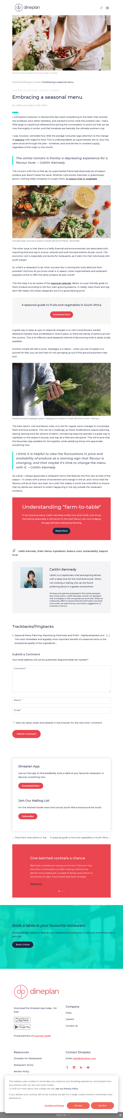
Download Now (61, 314)
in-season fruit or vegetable (81, 178)
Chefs (40, 551)
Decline (102, 1105)
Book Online (23, 944)
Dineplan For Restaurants (28, 1058)
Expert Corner (33, 82)
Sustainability (90, 551)
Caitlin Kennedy (24, 105)
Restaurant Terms (23, 1065)
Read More (62, 530)
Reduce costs (74, 551)
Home (15, 82)
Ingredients (59, 551)
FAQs (69, 1012)
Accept (78, 1105)
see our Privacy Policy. (67, 1088)
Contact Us (72, 1025)
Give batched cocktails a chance (57, 858)
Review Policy (21, 1071)
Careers (70, 1019)
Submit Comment (26, 734)
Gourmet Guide (42, 1035)
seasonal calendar (61, 283)
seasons (19, 139)
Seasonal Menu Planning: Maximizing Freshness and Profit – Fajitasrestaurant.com (59, 635)
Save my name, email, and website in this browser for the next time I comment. (59, 722)
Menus (48, 551)
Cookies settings (54, 1105)
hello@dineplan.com (84, 1058)
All (22, 82)
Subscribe (28, 816)
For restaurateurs (25, 90)
